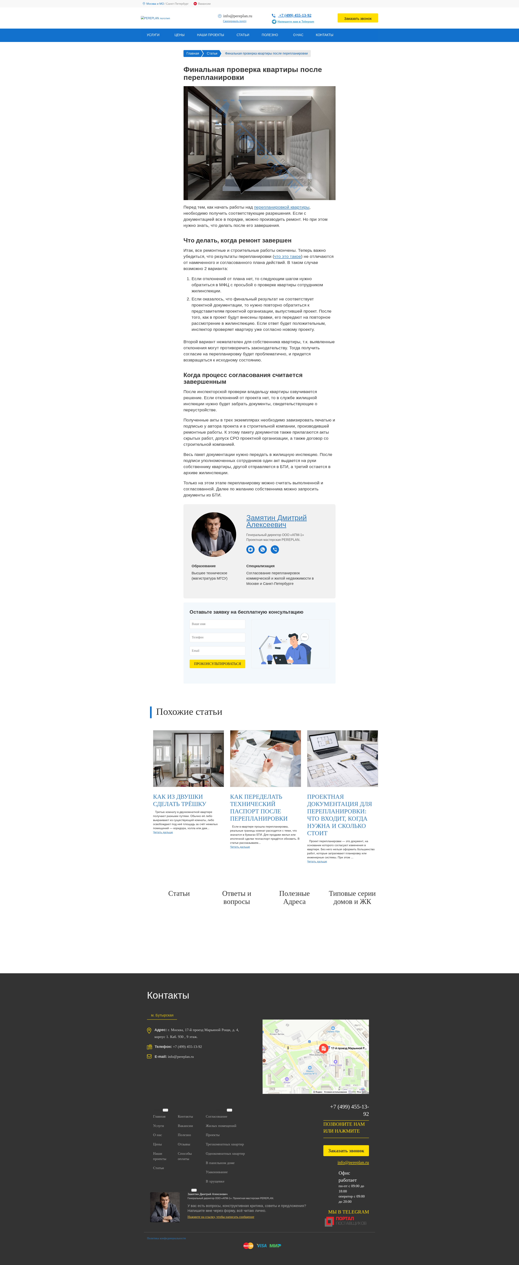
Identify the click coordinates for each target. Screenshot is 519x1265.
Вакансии (204, 3)
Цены (179, 35)
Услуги (158, 1126)
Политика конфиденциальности (166, 1238)
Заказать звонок (358, 18)
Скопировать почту (235, 21)
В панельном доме (220, 1163)
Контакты (324, 35)
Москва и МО (155, 3)
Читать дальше (163, 832)
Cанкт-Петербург (177, 3)
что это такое (287, 256)
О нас (298, 35)
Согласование (216, 1116)
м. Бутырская (162, 1014)
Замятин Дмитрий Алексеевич (276, 521)
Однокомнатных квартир (225, 1153)
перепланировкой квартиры (281, 207)
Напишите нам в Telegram (296, 21)
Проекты (213, 1135)
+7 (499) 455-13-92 (294, 15)
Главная (159, 1116)
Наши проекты (210, 35)
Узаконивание (217, 1172)
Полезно (184, 1135)
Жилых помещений (221, 1126)
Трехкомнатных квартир (225, 1144)
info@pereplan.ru (237, 16)
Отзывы (184, 1144)
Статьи (243, 35)
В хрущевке (215, 1181)
